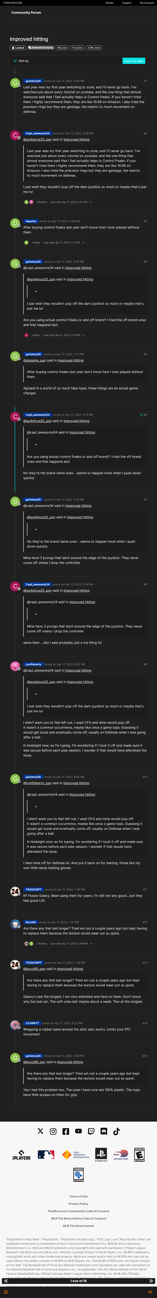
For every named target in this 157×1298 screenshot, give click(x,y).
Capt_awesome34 (38, 133)
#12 (145, 922)
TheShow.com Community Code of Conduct (78, 1211)
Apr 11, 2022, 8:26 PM (70, 1055)
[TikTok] (116, 1131)
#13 (145, 962)
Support (126, 2)
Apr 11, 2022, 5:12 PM (79, 414)
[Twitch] (91, 1131)
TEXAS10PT (33, 889)
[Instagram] (53, 1131)
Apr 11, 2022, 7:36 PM (71, 889)
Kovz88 (31, 922)
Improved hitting (76, 139)
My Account (147, 2)
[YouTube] (78, 1131)
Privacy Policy (78, 1203)
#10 (145, 776)
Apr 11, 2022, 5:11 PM (70, 354)
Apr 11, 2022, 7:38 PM (71, 962)
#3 (145, 221)
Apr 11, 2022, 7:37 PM (65, 922)
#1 (145, 81)
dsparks (31, 221)
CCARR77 (32, 1023)
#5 (145, 354)
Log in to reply (134, 61)
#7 (145, 499)
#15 (145, 1055)
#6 (145, 414)
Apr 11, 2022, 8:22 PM (69, 1023)
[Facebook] (66, 1131)
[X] (40, 1131)
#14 (145, 1023)
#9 (145, 664)
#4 (145, 261)
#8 (145, 584)
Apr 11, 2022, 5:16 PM (70, 499)
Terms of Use (79, 1196)
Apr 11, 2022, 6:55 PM (70, 776)
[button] (6, 1292)
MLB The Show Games (78, 1225)
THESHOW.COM (12, 2)
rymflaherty (33, 664)
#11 (145, 889)
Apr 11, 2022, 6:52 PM (71, 664)
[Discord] (104, 1131)
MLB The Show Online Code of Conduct (78, 1218)
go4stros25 (33, 81)
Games (109, 2)
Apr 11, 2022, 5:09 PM (79, 133)
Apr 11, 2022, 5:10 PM (70, 261)
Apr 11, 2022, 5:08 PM (70, 81)
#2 (145, 133)
